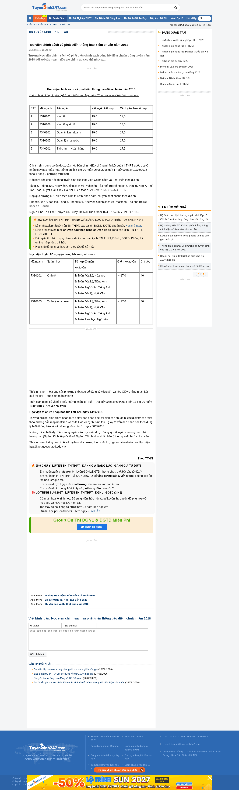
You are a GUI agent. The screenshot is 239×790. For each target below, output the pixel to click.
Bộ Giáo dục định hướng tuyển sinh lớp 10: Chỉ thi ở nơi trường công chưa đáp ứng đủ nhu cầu (184, 218)
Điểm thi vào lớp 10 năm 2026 (177, 66)
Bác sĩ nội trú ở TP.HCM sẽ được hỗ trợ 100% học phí (63, 673)
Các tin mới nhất (40, 664)
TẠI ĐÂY (94, 511)
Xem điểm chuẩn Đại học (104, 746)
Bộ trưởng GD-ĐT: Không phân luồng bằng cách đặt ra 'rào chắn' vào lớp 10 (184, 227)
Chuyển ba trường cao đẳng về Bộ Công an (58, 678)
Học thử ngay (133, 225)
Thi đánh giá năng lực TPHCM (177, 45)
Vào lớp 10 (44, 24)
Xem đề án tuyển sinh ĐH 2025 (105, 738)
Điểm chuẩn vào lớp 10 (137, 764)
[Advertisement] (92, 78)
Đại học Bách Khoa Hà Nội (174, 78)
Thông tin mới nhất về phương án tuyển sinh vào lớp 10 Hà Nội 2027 (185, 247)
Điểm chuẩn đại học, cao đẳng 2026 (180, 72)
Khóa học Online (134, 736)
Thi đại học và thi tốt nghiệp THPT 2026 (182, 40)
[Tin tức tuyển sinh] (49, 7)
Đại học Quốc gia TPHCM (174, 84)
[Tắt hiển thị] (142, 770)
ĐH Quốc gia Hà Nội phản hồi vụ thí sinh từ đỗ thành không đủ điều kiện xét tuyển (79, 682)
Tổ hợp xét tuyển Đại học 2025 (105, 766)
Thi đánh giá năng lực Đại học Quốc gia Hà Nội (184, 53)
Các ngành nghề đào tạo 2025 (138, 757)
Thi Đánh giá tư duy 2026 (174, 60)
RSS (208, 24)
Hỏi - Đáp (66, 24)
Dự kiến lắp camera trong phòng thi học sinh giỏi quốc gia (66, 669)
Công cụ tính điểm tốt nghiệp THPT (136, 748)
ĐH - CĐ (55, 24)
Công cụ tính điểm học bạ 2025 (105, 757)
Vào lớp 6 (33, 24)
